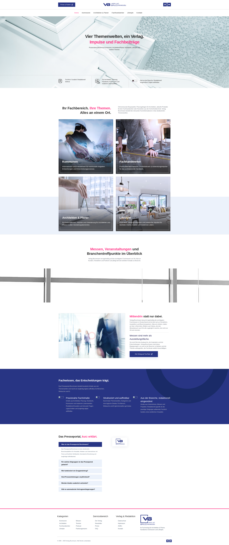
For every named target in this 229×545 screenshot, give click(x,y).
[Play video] (92, 335)
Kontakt (139, 13)
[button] (80, 444)
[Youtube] (169, 4)
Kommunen (86, 13)
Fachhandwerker (118, 13)
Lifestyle (130, 13)
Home (76, 13)
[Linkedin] (165, 4)
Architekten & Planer (101, 13)
